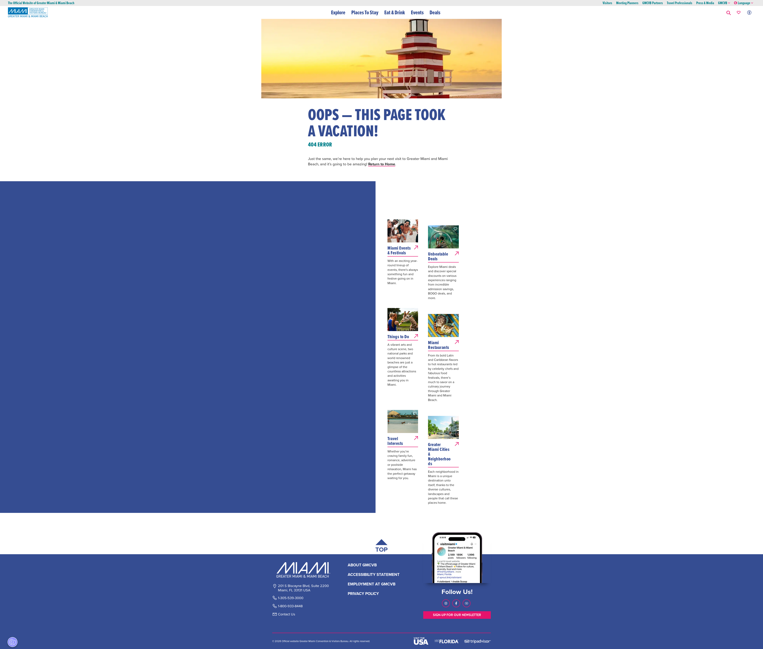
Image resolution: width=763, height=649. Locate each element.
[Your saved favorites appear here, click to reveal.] (739, 12)
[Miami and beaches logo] (303, 570)
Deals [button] (435, 12)
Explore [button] (338, 12)
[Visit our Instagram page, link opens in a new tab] (446, 603)
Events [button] (417, 12)
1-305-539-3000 (290, 598)
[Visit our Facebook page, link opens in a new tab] (456, 603)
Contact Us (286, 614)
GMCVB (722, 3)
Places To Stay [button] (364, 12)
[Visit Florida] (446, 641)
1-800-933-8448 (290, 606)
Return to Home (381, 164)
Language (744, 3)
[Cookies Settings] (12, 642)
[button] (728, 12)
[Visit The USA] (421, 641)
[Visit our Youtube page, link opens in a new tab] (467, 603)
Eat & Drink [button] (394, 12)
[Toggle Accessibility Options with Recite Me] (749, 12)
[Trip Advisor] (477, 641)
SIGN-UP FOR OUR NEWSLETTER (457, 615)
